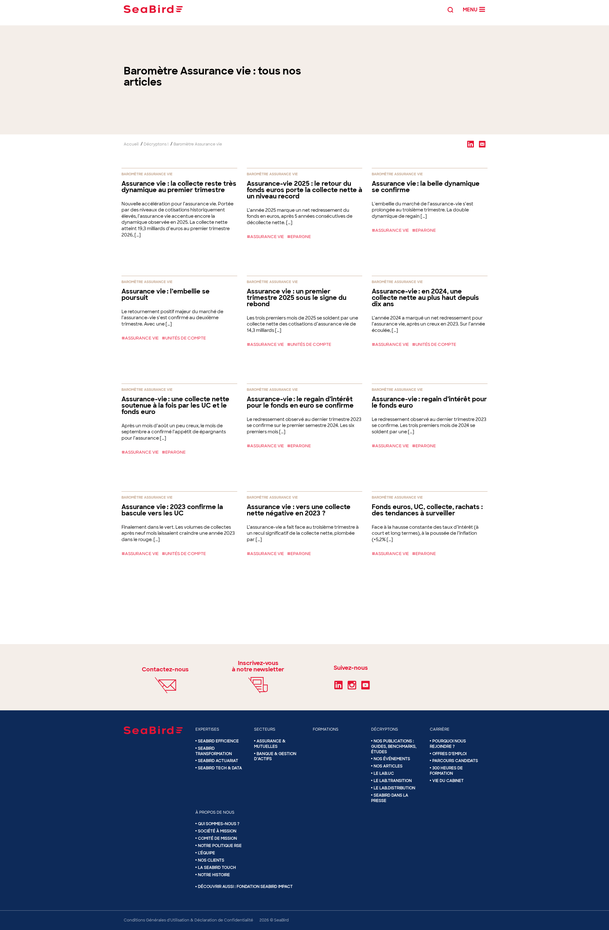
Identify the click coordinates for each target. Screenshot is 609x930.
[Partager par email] (482, 144)
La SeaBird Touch (217, 867)
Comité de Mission (217, 838)
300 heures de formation (446, 770)
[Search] (450, 9)
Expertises (207, 729)
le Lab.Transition (393, 780)
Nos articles (388, 766)
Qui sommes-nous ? (218, 823)
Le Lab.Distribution (394, 788)
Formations (325, 729)
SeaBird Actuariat (218, 760)
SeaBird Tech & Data (220, 768)
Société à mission (217, 831)
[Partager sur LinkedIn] (470, 144)
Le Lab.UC (384, 773)
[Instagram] (352, 687)
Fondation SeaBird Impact (265, 886)
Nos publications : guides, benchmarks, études (393, 746)
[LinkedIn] (338, 687)
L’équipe (206, 853)
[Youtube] (365, 687)
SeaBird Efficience (218, 741)
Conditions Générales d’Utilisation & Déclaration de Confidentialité (188, 920)
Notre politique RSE (220, 845)
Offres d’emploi (449, 753)
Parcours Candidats (455, 760)
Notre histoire (214, 874)
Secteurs (264, 729)
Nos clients (211, 860)
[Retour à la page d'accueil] (153, 9)
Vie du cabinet (448, 780)
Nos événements (392, 758)
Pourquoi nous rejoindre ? (448, 744)
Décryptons (384, 729)
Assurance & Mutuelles (269, 744)
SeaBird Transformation (213, 751)
